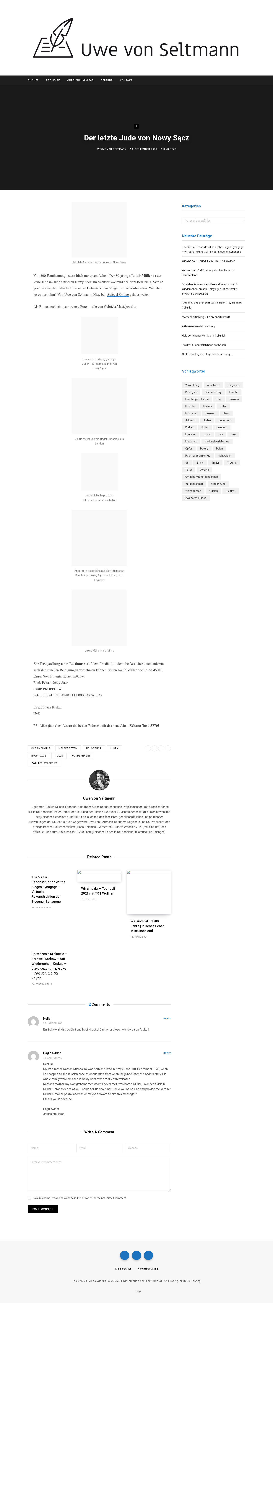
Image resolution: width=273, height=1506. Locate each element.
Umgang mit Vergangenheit (201, 476)
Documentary (213, 392)
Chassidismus (40, 748)
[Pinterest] (14, 235)
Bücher (33, 80)
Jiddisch (190, 420)
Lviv (221, 434)
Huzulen (210, 413)
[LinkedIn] (161, 748)
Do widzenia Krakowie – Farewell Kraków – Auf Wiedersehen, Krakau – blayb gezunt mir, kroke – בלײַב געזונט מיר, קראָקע (210, 289)
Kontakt (126, 80)
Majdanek (191, 441)
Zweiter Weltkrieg (44, 763)
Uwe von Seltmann (113, 149)
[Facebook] (124, 1255)
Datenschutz (148, 1269)
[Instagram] (136, 1255)
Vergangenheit (194, 483)
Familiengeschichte (197, 399)
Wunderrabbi (81, 755)
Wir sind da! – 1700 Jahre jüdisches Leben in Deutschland (148, 926)
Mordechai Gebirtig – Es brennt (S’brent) (206, 317)
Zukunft (230, 490)
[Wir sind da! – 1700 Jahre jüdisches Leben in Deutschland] (149, 892)
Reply (167, 1018)
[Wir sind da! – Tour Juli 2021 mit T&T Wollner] (99, 876)
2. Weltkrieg (192, 385)
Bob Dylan (191, 392)
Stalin (200, 462)
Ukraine (204, 469)
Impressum (122, 1269)
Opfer (188, 448)
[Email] (14, 245)
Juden (114, 748)
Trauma (232, 462)
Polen (59, 755)
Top (138, 1291)
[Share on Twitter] (14, 225)
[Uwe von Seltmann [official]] (136, 38)
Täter (188, 469)
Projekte (53, 80)
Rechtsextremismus (197, 455)
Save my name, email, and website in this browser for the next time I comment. (80, 1198)
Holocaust (94, 748)
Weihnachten (193, 490)
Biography (234, 385)
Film (219, 399)
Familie (233, 392)
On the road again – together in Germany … (207, 354)
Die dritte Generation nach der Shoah (204, 344)
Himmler (190, 406)
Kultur (205, 427)
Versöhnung (218, 483)
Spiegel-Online (118, 294)
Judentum (225, 420)
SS (187, 462)
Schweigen (224, 455)
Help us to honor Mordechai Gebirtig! (203, 335)
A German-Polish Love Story (198, 326)
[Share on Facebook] (14, 215)
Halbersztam (68, 748)
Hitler (223, 406)
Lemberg (222, 427)
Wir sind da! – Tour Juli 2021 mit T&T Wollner (208, 261)
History (207, 406)
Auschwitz (213, 385)
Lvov (233, 434)
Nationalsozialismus (217, 441)
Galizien (234, 399)
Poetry (204, 448)
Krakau (189, 427)
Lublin (207, 434)
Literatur (190, 434)
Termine (107, 80)
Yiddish (213, 490)
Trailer (215, 462)
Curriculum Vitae (80, 80)
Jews (226, 413)
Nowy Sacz (38, 755)
